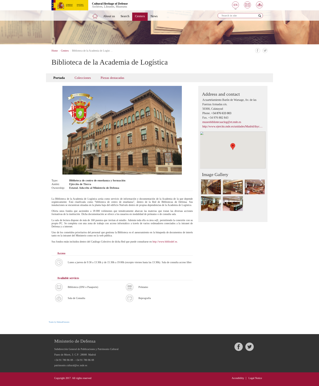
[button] (235, 4)
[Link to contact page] (247, 4)
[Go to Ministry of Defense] (67, 5)
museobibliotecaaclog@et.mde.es (221, 122)
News (154, 16)
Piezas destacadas (112, 78)
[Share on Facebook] (257, 50)
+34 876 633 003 (221, 113)
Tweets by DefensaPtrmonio (59, 322)
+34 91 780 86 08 (63, 360)
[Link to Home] (97, 15)
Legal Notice (255, 378)
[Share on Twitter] (265, 50)
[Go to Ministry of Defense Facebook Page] (238, 346)
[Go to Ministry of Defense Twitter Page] (249, 346)
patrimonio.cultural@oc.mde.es (70, 365)
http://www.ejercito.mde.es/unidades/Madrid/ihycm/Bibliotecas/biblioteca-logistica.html (232, 126)
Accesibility (238, 378)
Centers (140, 16)
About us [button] (109, 16)
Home (55, 50)
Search (125, 16)
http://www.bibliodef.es (164, 241)
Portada (59, 78)
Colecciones (83, 78)
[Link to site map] (259, 4)
